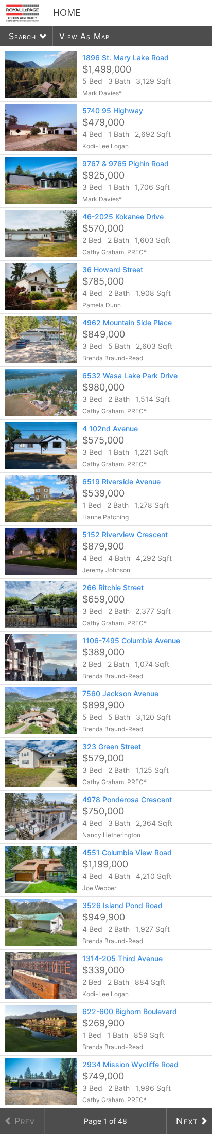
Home (66, 12)
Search (22, 36)
